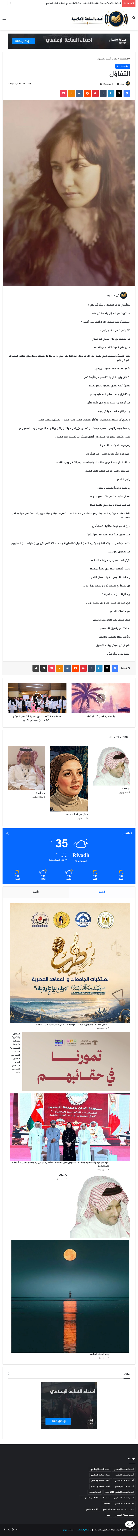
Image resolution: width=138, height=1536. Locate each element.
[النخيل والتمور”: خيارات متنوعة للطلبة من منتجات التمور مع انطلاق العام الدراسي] (76, 1061)
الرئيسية (123, 59)
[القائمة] (4, 20)
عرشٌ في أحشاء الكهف (76, 815)
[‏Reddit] (87, 93)
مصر (108, 1515)
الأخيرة (102, 892)
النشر (122, 84)
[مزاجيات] (111, 766)
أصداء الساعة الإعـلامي (124, 1469)
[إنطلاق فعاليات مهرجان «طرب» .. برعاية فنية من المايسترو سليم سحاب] (70, 963)
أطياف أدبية (111, 59)
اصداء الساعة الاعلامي (124, 1503)
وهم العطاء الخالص (99, 1354)
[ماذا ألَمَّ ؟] (26, 768)
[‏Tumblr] (103, 93)
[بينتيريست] (95, 93)
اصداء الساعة (95, 1492)
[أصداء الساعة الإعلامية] (99, 18)
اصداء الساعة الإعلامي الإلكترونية (95, 1498)
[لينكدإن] (111, 93)
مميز (65, 1530)
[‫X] (119, 93)
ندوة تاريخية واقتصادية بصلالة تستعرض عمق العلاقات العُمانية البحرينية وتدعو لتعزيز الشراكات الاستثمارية (71, 3)
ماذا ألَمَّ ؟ (40, 793)
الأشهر (35, 892)
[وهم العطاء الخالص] (70, 1296)
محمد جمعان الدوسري (124, 1515)
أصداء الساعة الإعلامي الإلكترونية (119, 1492)
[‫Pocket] (63, 93)
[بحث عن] (133, 20)
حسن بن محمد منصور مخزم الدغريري (118, 1509)
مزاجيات (126, 789)
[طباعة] (35, 668)
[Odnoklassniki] (71, 93)
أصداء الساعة (83, 1530)
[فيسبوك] (127, 93)
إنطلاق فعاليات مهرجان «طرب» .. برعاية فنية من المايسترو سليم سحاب (72, 1025)
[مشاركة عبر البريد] (43, 668)
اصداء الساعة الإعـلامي (124, 1498)
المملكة (107, 1503)
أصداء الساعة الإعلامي (100, 1469)
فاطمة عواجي (92, 1509)
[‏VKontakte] (79, 93)
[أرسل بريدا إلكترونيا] (118, 84)
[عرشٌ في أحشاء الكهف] (69, 778)
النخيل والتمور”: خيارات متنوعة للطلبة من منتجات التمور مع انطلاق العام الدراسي (15, 1050)
